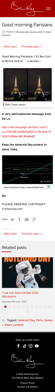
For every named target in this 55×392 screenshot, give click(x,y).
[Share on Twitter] (12, 219)
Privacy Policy (27, 382)
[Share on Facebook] (19, 219)
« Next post (9, 46)
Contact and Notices (27, 386)
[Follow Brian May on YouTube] (37, 346)
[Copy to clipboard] (34, 219)
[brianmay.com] (27, 8)
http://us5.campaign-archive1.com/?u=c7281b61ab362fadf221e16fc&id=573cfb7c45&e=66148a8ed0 (27, 131)
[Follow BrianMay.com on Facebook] (18, 346)
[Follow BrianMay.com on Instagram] (31, 346)
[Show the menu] (48, 8)
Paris (39, 320)
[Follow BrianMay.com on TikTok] (24, 346)
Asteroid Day (26, 320)
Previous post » (32, 46)
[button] (5, 307)
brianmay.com (31, 373)
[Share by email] (27, 219)
